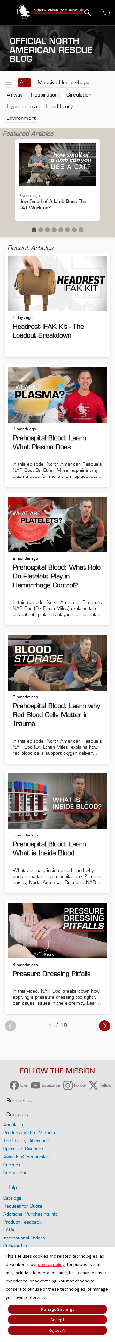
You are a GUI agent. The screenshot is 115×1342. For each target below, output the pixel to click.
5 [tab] (60, 229)
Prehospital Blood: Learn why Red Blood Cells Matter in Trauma (56, 715)
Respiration (44, 95)
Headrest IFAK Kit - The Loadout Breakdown (48, 331)
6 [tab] (67, 229)
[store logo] (50, 12)
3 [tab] (47, 229)
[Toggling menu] (8, 12)
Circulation (78, 95)
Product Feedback (22, 1221)
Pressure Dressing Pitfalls (52, 974)
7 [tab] (74, 229)
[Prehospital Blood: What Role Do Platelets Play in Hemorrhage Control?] (57, 523)
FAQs (9, 1229)
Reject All (57, 1330)
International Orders (24, 1237)
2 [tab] (40, 229)
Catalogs (12, 1198)
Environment (21, 118)
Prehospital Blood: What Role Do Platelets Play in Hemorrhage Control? (57, 576)
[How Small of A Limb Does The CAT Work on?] (57, 164)
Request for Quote (22, 1206)
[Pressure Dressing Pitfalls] (57, 930)
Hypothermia (22, 107)
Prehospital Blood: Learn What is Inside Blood (49, 848)
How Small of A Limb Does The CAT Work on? (52, 204)
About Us (13, 1124)
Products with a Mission (29, 1132)
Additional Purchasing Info (30, 1213)
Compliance (15, 1172)
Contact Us (15, 1245)
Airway (14, 95)
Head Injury (59, 107)
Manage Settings (57, 1309)
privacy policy (51, 1264)
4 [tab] (54, 229)
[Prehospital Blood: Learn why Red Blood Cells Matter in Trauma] (57, 662)
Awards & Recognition (27, 1156)
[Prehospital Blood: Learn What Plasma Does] (57, 394)
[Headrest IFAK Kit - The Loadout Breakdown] (57, 283)
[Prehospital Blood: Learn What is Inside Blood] (57, 800)
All (24, 82)
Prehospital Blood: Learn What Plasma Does (49, 442)
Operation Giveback (23, 1148)
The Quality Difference (26, 1140)
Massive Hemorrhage (63, 82)
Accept (57, 1320)
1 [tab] (34, 229)
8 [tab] (81, 229)
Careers (11, 1164)
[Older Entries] (104, 1025)
